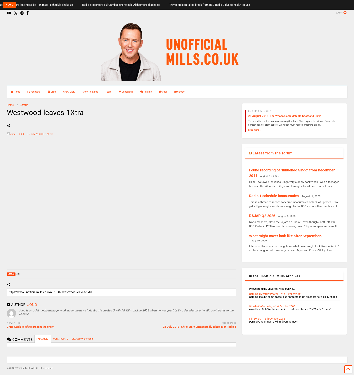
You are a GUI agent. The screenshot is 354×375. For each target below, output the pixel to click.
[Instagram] (22, 13)
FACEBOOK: (43, 339)
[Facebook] (27, 13)
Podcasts (35, 91)
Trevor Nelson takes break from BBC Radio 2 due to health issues (203, 4)
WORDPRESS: (60, 339)
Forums (148, 91)
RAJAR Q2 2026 (262, 216)
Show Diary (69, 91)
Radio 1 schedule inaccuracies (274, 196)
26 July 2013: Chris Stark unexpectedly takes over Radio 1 (199, 326)
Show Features (90, 91)
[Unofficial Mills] (177, 79)
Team (108, 91)
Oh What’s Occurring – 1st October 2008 (272, 306)
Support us (127, 91)
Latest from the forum (273, 153)
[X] (16, 13)
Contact (181, 91)
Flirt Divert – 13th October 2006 (267, 318)
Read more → (255, 129)
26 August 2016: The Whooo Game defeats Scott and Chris (284, 116)
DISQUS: (82, 339)
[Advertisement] (34, 199)
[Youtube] (9, 13)
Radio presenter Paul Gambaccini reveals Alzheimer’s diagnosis (114, 4)
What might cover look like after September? (285, 236)
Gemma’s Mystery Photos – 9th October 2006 (275, 293)
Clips (53, 91)
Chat (164, 91)
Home (17, 91)
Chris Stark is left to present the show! (30, 326)
